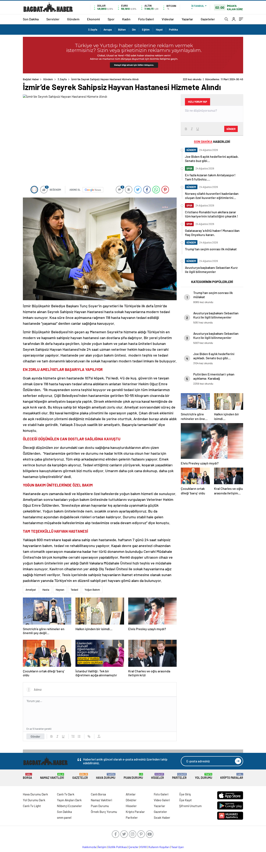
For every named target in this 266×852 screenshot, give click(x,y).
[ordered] (73, 736)
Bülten (122, 29)
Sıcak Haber (162, 817)
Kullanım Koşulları (159, 847)
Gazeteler (208, 19)
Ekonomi (93, 19)
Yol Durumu (203, 776)
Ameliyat (31, 589)
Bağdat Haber (31, 79)
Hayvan (60, 589)
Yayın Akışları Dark (69, 800)
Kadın (126, 19)
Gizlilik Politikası (117, 847)
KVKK (143, 847)
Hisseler (157, 776)
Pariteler (179, 776)
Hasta (45, 589)
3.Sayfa (92, 29)
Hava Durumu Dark (35, 794)
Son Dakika (31, 19)
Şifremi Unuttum (190, 806)
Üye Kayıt (185, 800)
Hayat (159, 29)
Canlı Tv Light (32, 806)
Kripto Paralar (231, 776)
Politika (173, 29)
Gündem (73, 19)
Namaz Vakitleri (52, 776)
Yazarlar (187, 19)
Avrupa (107, 29)
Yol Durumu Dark (34, 800)
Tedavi (74, 589)
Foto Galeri (146, 19)
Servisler (52, 19)
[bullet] (79, 736)
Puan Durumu (133, 776)
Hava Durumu (105, 776)
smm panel (64, 817)
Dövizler (131, 800)
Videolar (168, 19)
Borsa (27, 776)
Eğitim (146, 29)
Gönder (35, 736)
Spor (111, 19)
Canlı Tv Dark (65, 794)
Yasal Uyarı (177, 847)
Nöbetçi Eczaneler (69, 806)
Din (134, 29)
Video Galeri (162, 800)
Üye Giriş (185, 794)
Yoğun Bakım (92, 589)
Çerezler (134, 847)
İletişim (102, 847)
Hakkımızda (89, 847)
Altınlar (131, 794)
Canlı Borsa (98, 794)
